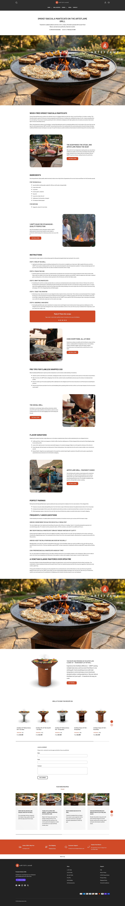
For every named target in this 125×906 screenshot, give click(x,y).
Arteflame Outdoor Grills (22, 901)
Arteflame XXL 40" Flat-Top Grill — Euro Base (43, 728)
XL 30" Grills (69, 872)
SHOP (49, 7)
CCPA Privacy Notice (104, 875)
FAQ (101, 869)
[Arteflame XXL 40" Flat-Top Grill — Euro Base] (43, 716)
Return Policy (103, 872)
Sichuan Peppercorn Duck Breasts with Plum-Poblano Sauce (98, 812)
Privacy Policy (103, 877)
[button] (108, 2)
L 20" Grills (69, 869)
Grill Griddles (70, 880)
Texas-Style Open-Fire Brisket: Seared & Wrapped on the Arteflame (49, 812)
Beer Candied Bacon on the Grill (73, 811)
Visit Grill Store (72, 158)
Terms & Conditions (104, 882)
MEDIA (69, 7)
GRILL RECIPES (56, 7)
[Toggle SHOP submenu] (51, 8)
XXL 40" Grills (70, 875)
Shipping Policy (103, 880)
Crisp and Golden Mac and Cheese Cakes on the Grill (25, 811)
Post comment (42, 777)
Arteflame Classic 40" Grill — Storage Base (80, 728)
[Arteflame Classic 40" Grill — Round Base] (100, 716)
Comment (40, 765)
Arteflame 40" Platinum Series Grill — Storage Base (62, 728)
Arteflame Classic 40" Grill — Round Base (99, 728)
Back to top (62, 856)
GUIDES (63, 7)
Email (39, 759)
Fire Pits (69, 877)
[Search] (16, 2)
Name (39, 753)
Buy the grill (72, 682)
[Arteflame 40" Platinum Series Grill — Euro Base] (24, 716)
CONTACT (75, 7)
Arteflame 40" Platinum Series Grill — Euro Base (24, 728)
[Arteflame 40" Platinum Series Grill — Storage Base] (62, 716)
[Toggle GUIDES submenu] (66, 8)
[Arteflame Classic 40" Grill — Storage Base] (81, 716)
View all (62, 789)
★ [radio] (59, 320)
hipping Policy (52, 848)
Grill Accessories (71, 882)
